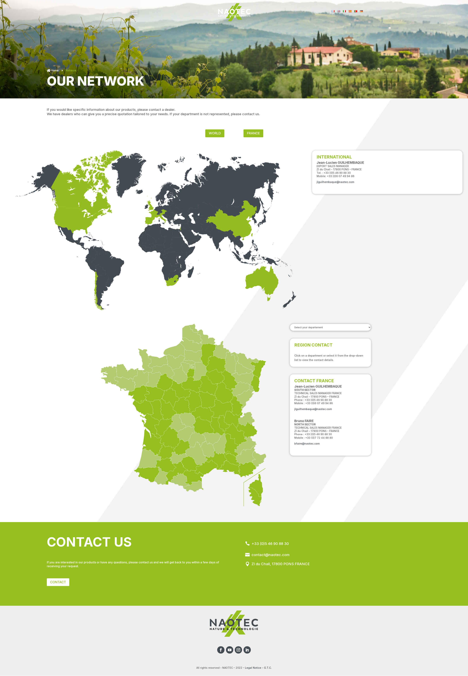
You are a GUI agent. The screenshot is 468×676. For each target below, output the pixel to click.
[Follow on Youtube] (229, 650)
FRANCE (253, 133)
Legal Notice (253, 667)
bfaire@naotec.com (307, 443)
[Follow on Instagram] (238, 650)
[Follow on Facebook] (220, 650)
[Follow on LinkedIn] (247, 650)
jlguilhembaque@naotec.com (335, 181)
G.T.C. (268, 667)
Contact (58, 582)
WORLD (215, 133)
